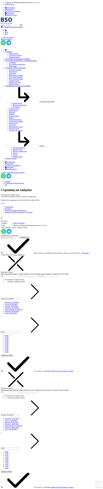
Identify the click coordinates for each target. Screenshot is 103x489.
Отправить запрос (7, 355)
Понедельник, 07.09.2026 (13, 309)
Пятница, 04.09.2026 (12, 308)
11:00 (6, 339)
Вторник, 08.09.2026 (12, 311)
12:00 (6, 341)
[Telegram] (8, 45)
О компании (9, 207)
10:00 (6, 337)
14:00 (6, 345)
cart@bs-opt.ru (9, 4)
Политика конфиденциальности (16, 210)
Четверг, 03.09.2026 (11, 306)
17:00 (6, 350)
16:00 (6, 348)
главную (13, 200)
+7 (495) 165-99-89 (7, 37)
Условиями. (85, 253)
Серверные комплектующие (14, 183)
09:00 (6, 335)
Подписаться (25, 237)
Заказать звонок (6, 39)
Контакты (8, 209)
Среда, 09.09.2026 (11, 313)
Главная (7, 181)
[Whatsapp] (3, 45)
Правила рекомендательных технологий (18, 212)
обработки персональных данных (62, 371)
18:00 (6, 352)
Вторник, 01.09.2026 (12, 302)
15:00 (6, 346)
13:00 (6, 343)
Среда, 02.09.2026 (11, 304)
